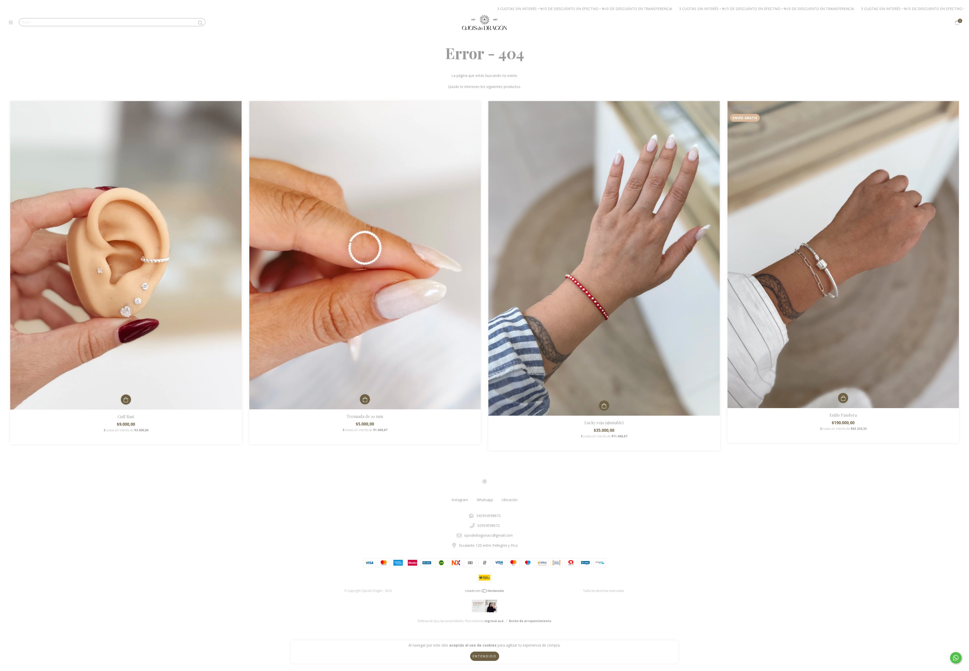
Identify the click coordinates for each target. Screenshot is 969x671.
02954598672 (488, 525)
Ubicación (510, 499)
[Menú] (12, 22)
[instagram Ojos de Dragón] (484, 481)
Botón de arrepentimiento (530, 621)
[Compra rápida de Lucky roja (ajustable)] (604, 406)
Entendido (485, 656)
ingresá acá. (494, 621)
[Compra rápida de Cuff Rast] (126, 399)
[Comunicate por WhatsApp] (955, 657)
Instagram (459, 499)
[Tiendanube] (485, 592)
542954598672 (488, 515)
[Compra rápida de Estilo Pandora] (843, 398)
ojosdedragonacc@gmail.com (488, 535)
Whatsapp (485, 499)
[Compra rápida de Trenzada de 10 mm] (365, 399)
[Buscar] (200, 23)
